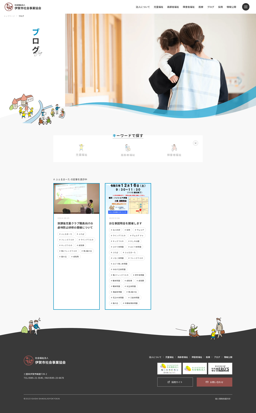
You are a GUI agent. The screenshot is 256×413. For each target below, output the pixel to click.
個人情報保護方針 (223, 398)
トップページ (9, 16)
